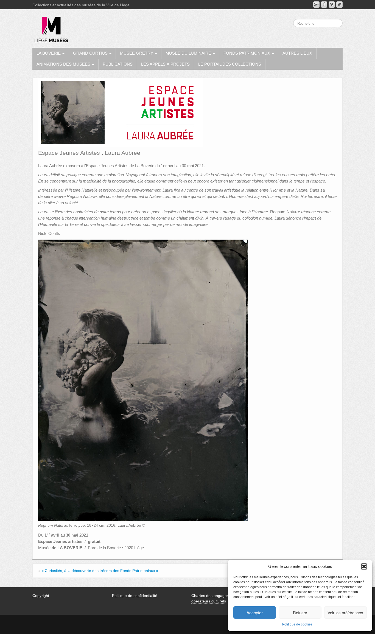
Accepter (255, 612)
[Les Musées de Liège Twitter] (339, 4)
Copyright (40, 595)
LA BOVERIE (49, 53)
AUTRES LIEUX (297, 53)
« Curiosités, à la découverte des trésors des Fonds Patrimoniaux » (99, 570)
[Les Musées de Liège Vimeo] (332, 4)
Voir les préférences (345, 612)
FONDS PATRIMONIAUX (247, 53)
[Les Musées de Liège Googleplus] (316, 4)
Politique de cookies (297, 624)
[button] (364, 566)
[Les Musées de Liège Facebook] (324, 4)
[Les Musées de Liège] (50, 27)
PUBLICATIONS (118, 64)
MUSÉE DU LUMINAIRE (189, 53)
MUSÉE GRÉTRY (137, 53)
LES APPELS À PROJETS (165, 64)
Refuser (300, 612)
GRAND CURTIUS (91, 53)
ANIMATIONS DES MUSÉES (64, 64)
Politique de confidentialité (134, 595)
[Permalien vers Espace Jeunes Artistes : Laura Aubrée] (120, 112)
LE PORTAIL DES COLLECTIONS (229, 64)
